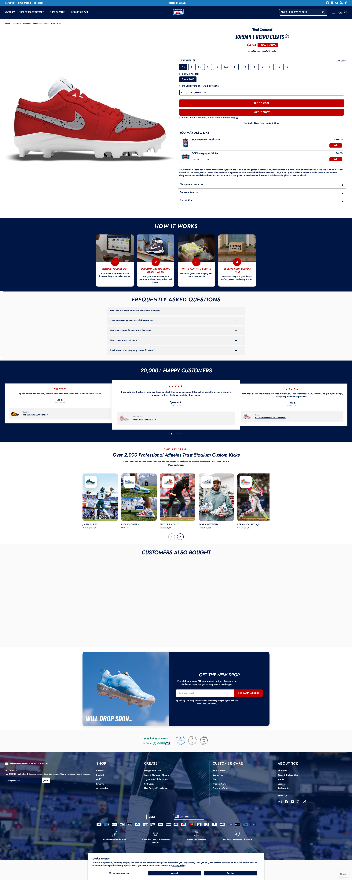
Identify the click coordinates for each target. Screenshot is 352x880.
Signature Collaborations (156, 779)
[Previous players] (171, 536)
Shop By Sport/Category (31, 12)
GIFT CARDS (38, 3)
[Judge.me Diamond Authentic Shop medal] (180, 740)
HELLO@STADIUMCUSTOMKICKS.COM (29, 763)
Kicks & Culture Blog (288, 775)
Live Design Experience (155, 788)
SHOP (101, 763)
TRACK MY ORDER (24, 3)
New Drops (10, 12)
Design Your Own (79, 12)
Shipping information (261, 185)
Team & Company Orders (156, 775)
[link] (186, 143)
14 (270, 67)
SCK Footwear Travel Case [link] (206, 139)
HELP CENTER (10, 3)
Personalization (261, 193)
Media (281, 779)
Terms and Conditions (206, 703)
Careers (281, 783)
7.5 (183, 67)
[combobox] (303, 12)
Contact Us (218, 775)
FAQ (215, 779)
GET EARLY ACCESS (248, 693)
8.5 (199, 67)
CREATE (151, 763)
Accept (174, 873)
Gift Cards (149, 783)
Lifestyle (100, 783)
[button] (339, 12)
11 (235, 67)
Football (100, 775)
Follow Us (282, 795)
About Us (282, 770)
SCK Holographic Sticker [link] (205, 153)
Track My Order (220, 788)
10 (216, 67)
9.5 (208, 67)
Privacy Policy (178, 865)
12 (253, 67)
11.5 (244, 67)
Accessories (102, 788)
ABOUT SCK (288, 763)
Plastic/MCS (188, 79)
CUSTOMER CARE (228, 763)
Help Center (219, 770)
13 (262, 67)
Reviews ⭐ (283, 788)
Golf (98, 779)
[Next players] (180, 536)
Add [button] (335, 145)
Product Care (219, 783)
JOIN (46, 780)
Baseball (26, 23)
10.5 (226, 67)
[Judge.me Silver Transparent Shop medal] (192, 740)
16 (287, 67)
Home (7, 23)
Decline (230, 873)
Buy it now (262, 112)
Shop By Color (57, 12)
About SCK (261, 201)
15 (278, 67)
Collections (16, 23)
